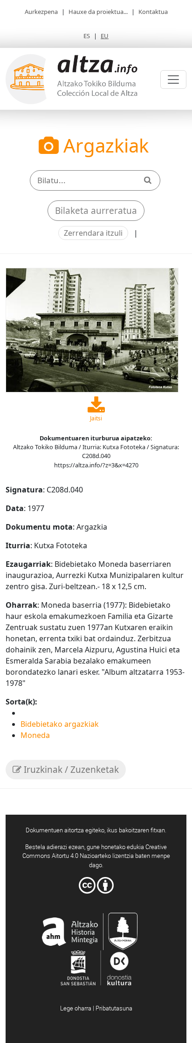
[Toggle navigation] (173, 79)
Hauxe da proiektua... (98, 11)
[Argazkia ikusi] (92, 329)
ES (86, 36)
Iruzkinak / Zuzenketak (70, 770)
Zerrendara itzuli (93, 233)
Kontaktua (153, 11)
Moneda (35, 735)
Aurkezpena (41, 11)
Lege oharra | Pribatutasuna (96, 1008)
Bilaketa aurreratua (96, 211)
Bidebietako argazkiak (60, 724)
